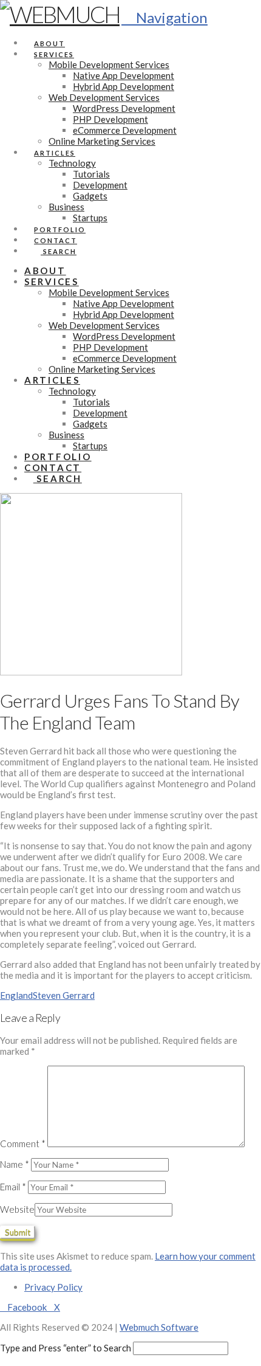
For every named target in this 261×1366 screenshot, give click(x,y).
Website (17, 1209)
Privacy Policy (53, 1286)
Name (14, 1164)
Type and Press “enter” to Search (65, 1347)
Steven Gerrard (64, 995)
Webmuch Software (159, 1327)
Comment (23, 1143)
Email (13, 1186)
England (16, 995)
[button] (164, 17)
